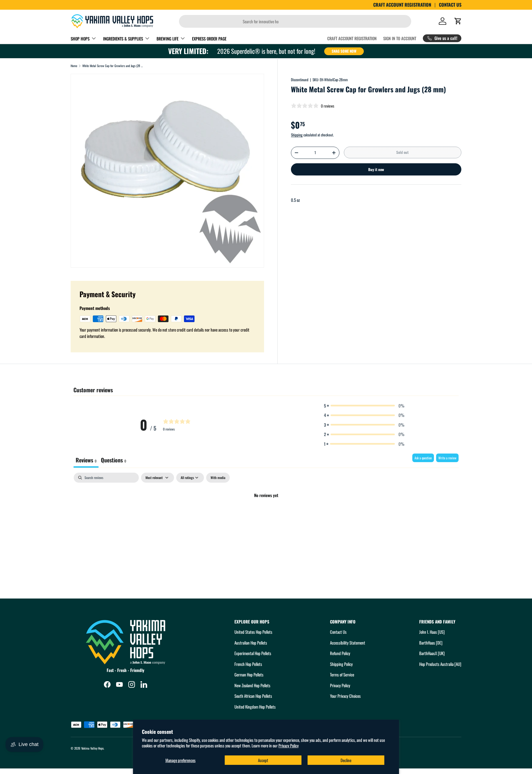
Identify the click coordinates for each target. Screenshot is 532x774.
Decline (346, 760)
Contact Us (338, 632)
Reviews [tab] (86, 460)
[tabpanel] (266, 514)
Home (74, 65)
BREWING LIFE (167, 38)
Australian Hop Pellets (250, 643)
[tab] (113, 461)
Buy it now (376, 169)
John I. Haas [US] (432, 632)
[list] (167, 170)
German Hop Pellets (249, 674)
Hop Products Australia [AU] (440, 664)
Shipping (297, 135)
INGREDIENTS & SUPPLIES (123, 38)
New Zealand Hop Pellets (252, 685)
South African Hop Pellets (253, 696)
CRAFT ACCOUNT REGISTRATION (402, 4)
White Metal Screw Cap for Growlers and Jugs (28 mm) (113, 65)
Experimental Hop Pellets (252, 653)
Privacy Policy (288, 745)
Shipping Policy (341, 664)
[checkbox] (218, 478)
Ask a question (423, 457)
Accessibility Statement (347, 643)
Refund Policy (340, 653)
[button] (458, 21)
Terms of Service (342, 674)
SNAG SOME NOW (344, 51)
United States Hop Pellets (253, 632)
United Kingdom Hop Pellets (255, 707)
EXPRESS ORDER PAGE (209, 38)
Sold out (402, 152)
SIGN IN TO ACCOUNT (399, 38)
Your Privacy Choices (345, 696)
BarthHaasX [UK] (432, 653)
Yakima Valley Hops (92, 748)
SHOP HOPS (80, 38)
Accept (263, 760)
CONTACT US (450, 4)
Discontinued (299, 79)
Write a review (447, 457)
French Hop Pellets (248, 664)
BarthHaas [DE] (431, 643)
